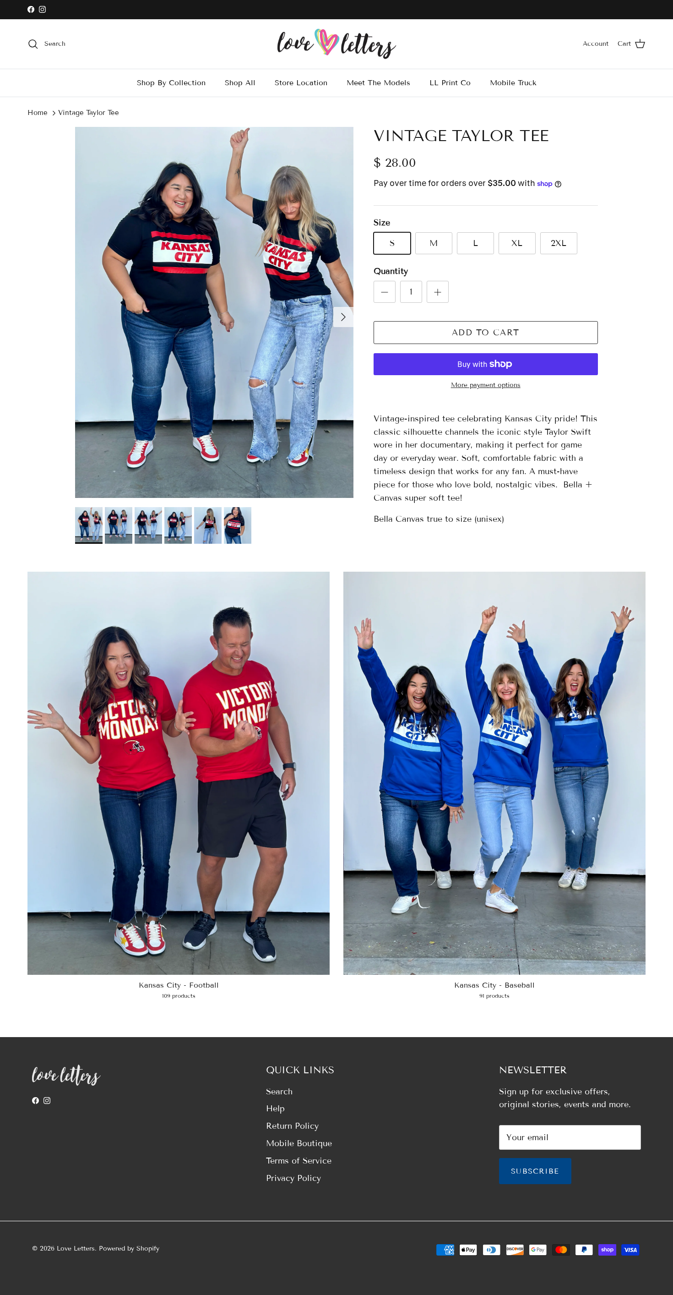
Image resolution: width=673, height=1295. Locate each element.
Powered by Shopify (129, 1248)
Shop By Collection (171, 82)
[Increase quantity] (438, 292)
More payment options (486, 385)
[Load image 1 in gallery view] (214, 312)
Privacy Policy (293, 1178)
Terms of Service (298, 1161)
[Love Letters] (336, 44)
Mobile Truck (513, 82)
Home (37, 113)
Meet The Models (378, 82)
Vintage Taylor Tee (88, 113)
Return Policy (292, 1126)
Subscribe (535, 1171)
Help (275, 1109)
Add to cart (486, 333)
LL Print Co (450, 82)
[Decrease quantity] (385, 292)
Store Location (301, 82)
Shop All (240, 82)
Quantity (391, 271)
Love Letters (76, 1248)
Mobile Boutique (299, 1143)
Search (279, 1092)
